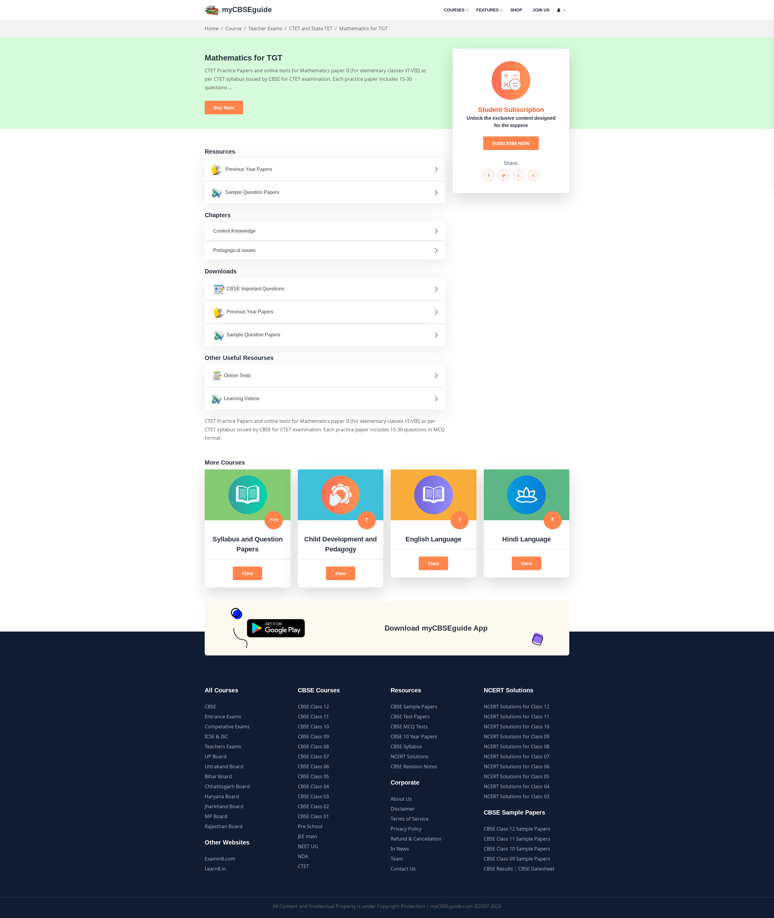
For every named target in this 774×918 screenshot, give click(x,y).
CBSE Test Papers (410, 716)
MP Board (216, 816)
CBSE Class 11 (313, 716)
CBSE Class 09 (313, 736)
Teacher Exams (265, 28)
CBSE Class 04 (313, 786)
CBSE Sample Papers (414, 706)
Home (212, 28)
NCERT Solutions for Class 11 (516, 716)
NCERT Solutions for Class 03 (516, 796)
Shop (516, 10)
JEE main (307, 836)
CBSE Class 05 (313, 776)
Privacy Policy (406, 828)
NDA (303, 856)
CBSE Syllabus (406, 746)
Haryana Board (222, 796)
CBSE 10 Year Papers (414, 736)
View (247, 573)
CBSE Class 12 (313, 706)
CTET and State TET (311, 28)
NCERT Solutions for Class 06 (516, 766)
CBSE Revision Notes (414, 766)
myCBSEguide (246, 9)
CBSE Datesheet (536, 868)
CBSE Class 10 (313, 726)
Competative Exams (227, 726)
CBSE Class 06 (313, 766)
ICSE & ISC (216, 736)
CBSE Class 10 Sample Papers (517, 848)
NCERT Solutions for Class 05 (516, 776)
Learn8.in (215, 868)
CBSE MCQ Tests (409, 726)
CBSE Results (498, 868)
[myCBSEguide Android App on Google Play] (276, 628)
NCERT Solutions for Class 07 (516, 756)
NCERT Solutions (409, 756)
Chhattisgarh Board (227, 786)
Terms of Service (409, 818)
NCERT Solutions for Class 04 (516, 786)
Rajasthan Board (223, 826)
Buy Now (224, 107)
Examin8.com (220, 858)
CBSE (210, 706)
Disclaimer (403, 808)
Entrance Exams (223, 716)
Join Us (540, 10)
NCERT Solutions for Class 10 (516, 726)
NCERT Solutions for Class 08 (516, 746)
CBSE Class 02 (313, 806)
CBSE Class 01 (313, 816)
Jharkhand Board (224, 806)
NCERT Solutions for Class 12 (516, 706)
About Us (401, 798)
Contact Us (403, 868)
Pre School (310, 826)
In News (400, 848)
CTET (303, 866)
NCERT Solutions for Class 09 (516, 736)
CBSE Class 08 (313, 746)
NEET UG (308, 846)
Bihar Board (218, 776)
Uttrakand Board (224, 766)
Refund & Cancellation (416, 838)
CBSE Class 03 (313, 796)
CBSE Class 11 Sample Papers (517, 838)
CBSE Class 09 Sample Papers (517, 858)
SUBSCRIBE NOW (511, 143)
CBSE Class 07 (313, 756)
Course (233, 28)
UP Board (215, 756)
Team (397, 858)
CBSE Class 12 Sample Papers (517, 828)
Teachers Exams (223, 746)
